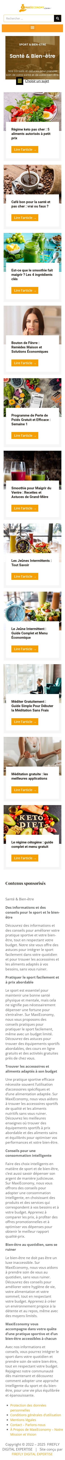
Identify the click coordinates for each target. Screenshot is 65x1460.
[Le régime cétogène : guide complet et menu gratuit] (32, 824)
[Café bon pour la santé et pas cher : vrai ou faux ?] (32, 183)
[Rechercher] (57, 18)
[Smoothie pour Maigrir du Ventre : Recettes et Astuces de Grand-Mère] (32, 470)
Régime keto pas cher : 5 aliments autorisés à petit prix (30, 133)
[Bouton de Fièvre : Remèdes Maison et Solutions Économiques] (32, 324)
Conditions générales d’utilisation (35, 1415)
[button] (32, 27)
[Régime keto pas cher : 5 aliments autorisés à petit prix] (32, 111)
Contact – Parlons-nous (28, 1425)
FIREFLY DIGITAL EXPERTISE (32, 1454)
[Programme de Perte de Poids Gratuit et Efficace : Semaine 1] (32, 397)
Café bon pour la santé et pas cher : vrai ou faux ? (30, 204)
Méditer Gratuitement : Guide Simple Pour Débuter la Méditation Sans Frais (32, 705)
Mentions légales (23, 1420)
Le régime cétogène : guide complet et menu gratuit (32, 844)
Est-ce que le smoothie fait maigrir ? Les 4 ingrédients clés (32, 274)
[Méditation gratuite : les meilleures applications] (32, 756)
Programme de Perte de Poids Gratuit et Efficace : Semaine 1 (31, 419)
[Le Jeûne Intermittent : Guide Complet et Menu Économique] (32, 610)
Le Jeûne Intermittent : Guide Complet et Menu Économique (29, 633)
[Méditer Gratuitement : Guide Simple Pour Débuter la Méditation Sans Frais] (32, 683)
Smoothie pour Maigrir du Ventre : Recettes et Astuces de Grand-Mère (31, 492)
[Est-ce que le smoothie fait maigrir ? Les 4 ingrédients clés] (32, 252)
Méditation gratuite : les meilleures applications (29, 776)
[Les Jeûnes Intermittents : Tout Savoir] (32, 542)
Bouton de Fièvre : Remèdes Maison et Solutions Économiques (29, 347)
